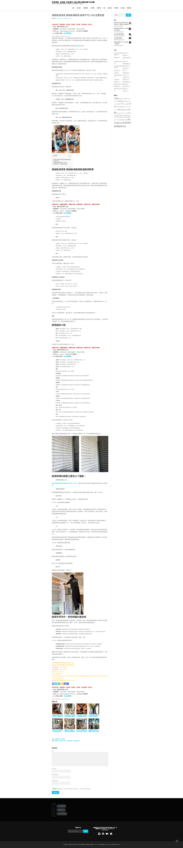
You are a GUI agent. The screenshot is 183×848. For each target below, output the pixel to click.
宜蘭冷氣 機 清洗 (119, 113)
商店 (104, 7)
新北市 (124, 70)
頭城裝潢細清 (77, 740)
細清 (79, 46)
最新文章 (110, 7)
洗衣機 (117, 117)
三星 (121, 104)
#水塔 (128, 98)
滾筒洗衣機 (125, 119)
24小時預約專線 (54, 810)
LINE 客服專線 (61, 806)
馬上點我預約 (67, 33)
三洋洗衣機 (125, 104)
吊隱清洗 (125, 55)
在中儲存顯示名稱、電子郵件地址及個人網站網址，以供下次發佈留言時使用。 (71, 788)
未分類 (115, 72)
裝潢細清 (63, 739)
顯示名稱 (54, 768)
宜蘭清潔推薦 (57, 739)
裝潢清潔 (56, 740)
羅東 (117, 123)
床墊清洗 (99, 7)
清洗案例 (116, 7)
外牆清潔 (126, 109)
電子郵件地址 (55, 774)
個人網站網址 (55, 780)
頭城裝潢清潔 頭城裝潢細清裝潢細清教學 (62, 159)
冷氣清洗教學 (120, 106)
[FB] (103, 834)
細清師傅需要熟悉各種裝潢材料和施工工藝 (64, 483)
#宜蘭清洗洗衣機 (122, 98)
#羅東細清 (126, 101)
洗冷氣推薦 (124, 115)
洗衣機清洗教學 (127, 117)
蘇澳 (121, 123)
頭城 (65, 740)
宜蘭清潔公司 (61, 809)
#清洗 (119, 101)
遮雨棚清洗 (116, 86)
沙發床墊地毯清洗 (118, 75)
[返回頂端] (176, 841)
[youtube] (107, 834)
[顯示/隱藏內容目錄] (69, 156)
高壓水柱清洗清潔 (118, 88)
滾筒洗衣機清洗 (126, 82)
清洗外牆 (121, 119)
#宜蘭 (116, 98)
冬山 (115, 106)
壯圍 (122, 109)
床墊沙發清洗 (126, 66)
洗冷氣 (119, 115)
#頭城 (130, 101)
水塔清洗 (129, 113)
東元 (126, 113)
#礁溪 (123, 101)
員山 (119, 110)
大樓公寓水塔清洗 (127, 57)
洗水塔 (127, 115)
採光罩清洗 (116, 70)
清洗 (115, 119)
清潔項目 (116, 82)
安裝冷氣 (125, 61)
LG (114, 104)
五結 (129, 104)
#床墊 (126, 98)
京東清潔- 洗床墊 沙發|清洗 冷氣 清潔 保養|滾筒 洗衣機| (73, 2)
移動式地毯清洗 (117, 84)
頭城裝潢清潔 (70, 740)
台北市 (116, 109)
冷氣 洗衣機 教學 (62, 813)
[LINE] (99, 834)
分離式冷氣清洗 (126, 106)
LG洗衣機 (118, 104)
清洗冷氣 (117, 119)
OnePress (118, 844)
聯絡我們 (129, 7)
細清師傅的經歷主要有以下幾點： (61, 162)
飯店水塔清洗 (126, 86)
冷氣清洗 (79, 7)
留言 (53, 751)
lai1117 (70, 18)
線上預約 (123, 7)
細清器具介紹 (56, 161)
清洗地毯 (116, 79)
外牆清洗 (116, 57)
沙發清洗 (93, 7)
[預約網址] (111, 834)
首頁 (73, 7)
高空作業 (125, 91)
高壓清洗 (125, 88)
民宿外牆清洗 (126, 72)
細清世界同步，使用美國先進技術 (61, 164)
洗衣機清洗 (85, 7)
